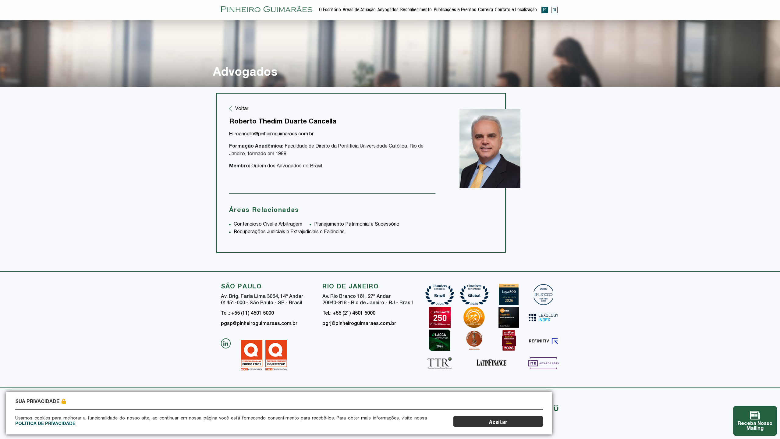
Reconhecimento (416, 10)
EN (554, 9)
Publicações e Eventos (455, 10)
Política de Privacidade (45, 424)
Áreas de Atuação (359, 10)
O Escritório (330, 10)
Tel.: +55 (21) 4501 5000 (348, 313)
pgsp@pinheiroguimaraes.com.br (259, 324)
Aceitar (498, 423)
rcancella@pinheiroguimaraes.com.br (271, 134)
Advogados (388, 10)
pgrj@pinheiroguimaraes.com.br (359, 324)
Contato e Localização (516, 10)
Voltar (241, 109)
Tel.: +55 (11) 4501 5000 (247, 313)
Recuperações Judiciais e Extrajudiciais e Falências (289, 232)
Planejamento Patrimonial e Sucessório (356, 224)
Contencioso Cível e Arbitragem (268, 224)
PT (545, 9)
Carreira (485, 10)
